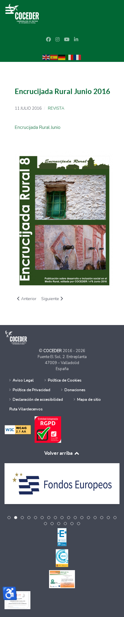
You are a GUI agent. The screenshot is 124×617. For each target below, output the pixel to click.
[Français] (78, 57)
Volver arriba (58, 453)
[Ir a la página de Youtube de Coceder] (67, 39)
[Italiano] (70, 57)
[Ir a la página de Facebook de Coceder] (48, 39)
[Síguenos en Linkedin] (76, 39)
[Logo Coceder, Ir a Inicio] (24, 13)
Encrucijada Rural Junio (37, 127)
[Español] (54, 57)
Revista (56, 108)
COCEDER (53, 351)
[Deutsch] (62, 57)
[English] (46, 57)
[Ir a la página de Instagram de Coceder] (57, 39)
